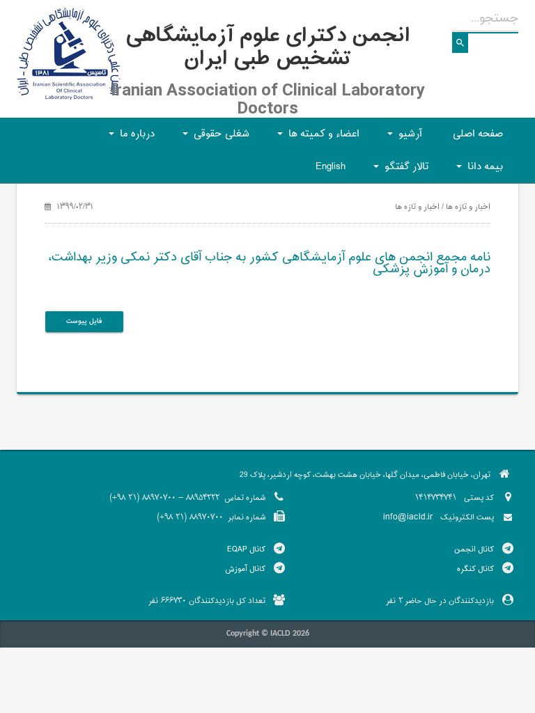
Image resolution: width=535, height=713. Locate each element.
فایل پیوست (84, 321)
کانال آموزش (245, 569)
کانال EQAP (246, 549)
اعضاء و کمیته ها (316, 138)
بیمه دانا (477, 171)
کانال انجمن (474, 549)
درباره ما (129, 138)
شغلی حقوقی (213, 138)
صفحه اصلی (478, 134)
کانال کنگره (475, 569)
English (331, 167)
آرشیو (402, 138)
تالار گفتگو (398, 171)
